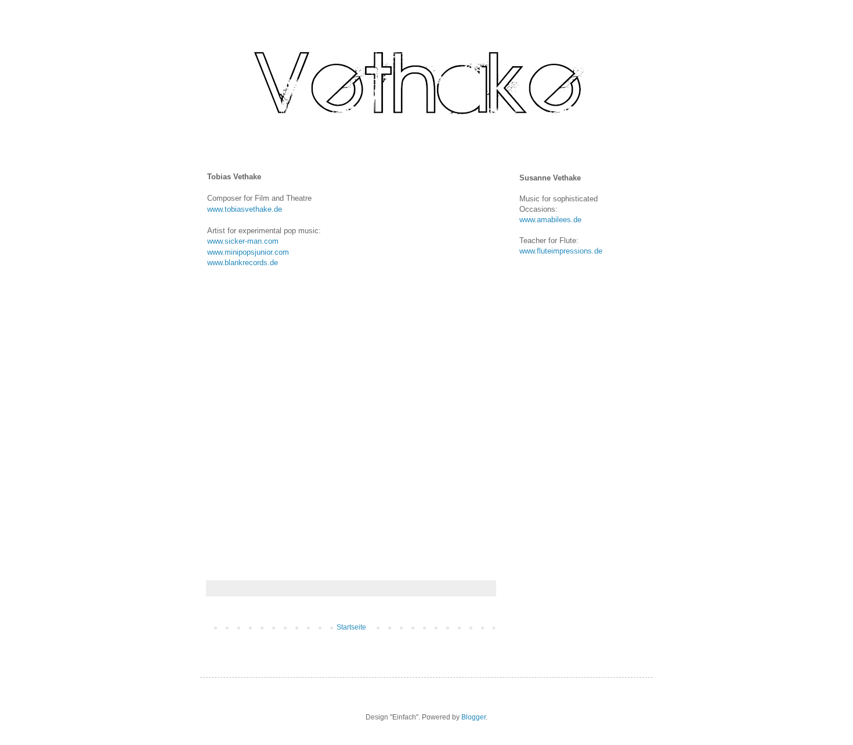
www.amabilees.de (550, 219)
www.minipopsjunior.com (248, 252)
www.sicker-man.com (243, 241)
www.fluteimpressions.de (560, 251)
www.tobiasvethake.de (244, 209)
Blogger (473, 717)
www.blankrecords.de (242, 262)
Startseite (351, 627)
